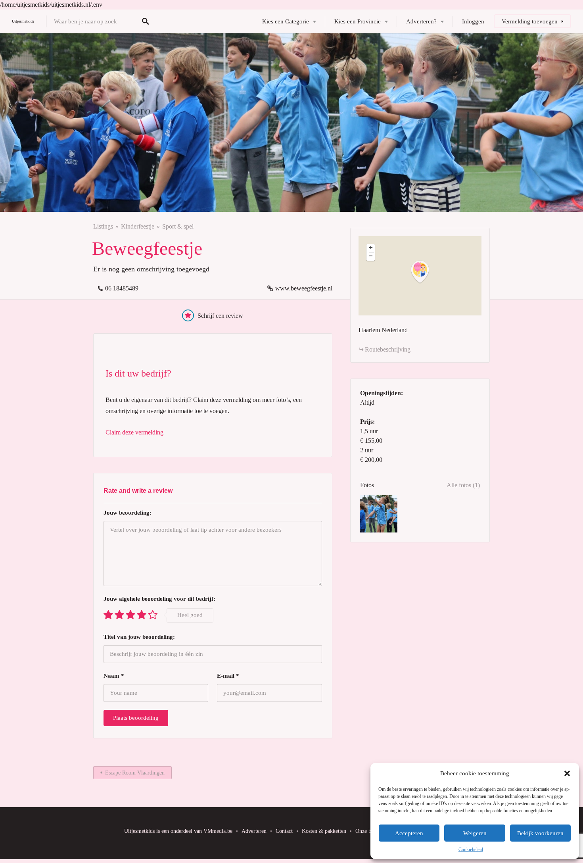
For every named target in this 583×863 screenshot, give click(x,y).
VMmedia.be (217, 831)
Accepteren (409, 833)
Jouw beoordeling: (128, 512)
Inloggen (473, 21)
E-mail (228, 676)
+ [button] (371, 247)
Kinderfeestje (137, 226)
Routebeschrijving (387, 349)
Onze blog (366, 831)
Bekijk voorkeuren (540, 833)
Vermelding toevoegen (530, 21)
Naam (114, 676)
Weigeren (475, 833)
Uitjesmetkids (23, 21)
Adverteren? (421, 21)
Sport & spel (178, 226)
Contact (284, 831)
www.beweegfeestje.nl (303, 288)
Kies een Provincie (357, 21)
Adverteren (254, 831)
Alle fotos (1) (463, 485)
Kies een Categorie (285, 21)
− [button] (371, 255)
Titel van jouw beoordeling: (139, 637)
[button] (567, 773)
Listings (103, 226)
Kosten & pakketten (324, 831)
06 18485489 (121, 288)
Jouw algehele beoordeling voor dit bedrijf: (159, 599)
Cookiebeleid (470, 849)
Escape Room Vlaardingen (135, 773)
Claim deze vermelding (134, 432)
